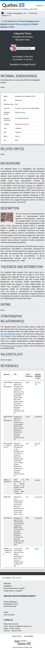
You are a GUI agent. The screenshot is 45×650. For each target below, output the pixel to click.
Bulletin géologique (10, 602)
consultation (24, 24)
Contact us (40, 5)
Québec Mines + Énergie (12, 591)
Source (37, 480)
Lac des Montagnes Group (11, 334)
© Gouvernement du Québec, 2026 (22, 647)
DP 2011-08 (38, 497)
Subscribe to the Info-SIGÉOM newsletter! (19, 596)
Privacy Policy (16, 636)
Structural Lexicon (10, 606)
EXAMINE (7, 586)
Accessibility (28, 636)
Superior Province (20, 112)
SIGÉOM (6, 584)
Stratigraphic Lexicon (11, 604)
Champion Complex (25, 185)
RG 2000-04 (38, 518)
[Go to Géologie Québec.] (2, 13)
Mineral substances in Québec (14, 588)
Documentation (9, 615)
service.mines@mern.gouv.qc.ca (20, 626)
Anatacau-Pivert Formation (13, 346)
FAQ (5, 612)
